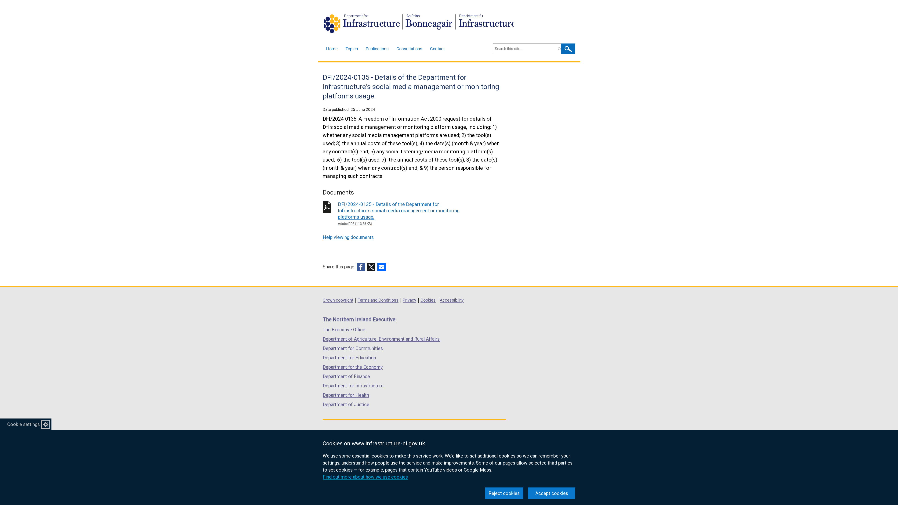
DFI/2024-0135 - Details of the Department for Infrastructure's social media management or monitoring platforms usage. (399, 214)
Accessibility (452, 300)
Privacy (409, 300)
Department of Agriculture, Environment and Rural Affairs (381, 339)
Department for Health (346, 395)
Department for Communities (353, 348)
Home (332, 48)
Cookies (428, 300)
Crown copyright (338, 300)
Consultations (409, 48)
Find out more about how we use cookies (365, 477)
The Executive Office (344, 329)
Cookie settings (23, 424)
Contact (437, 48)
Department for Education (349, 358)
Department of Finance (346, 376)
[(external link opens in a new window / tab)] (361, 267)
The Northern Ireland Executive (359, 319)
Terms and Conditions (378, 300)
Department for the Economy (353, 367)
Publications (377, 48)
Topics (351, 48)
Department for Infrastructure (353, 386)
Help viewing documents (348, 237)
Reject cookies (504, 493)
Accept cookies (551, 493)
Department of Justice (346, 404)
